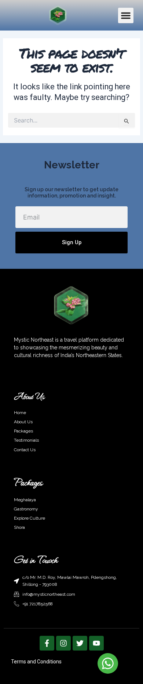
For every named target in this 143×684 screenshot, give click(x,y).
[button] (125, 15)
